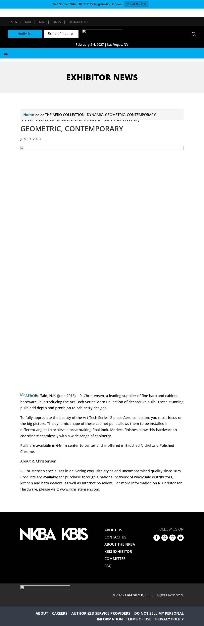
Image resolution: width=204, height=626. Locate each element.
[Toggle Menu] (102, 53)
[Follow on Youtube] (180, 537)
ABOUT (42, 613)
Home (28, 114)
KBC (42, 22)
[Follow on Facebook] (156, 537)
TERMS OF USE (138, 619)
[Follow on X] (164, 537)
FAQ (108, 565)
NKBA (57, 22)
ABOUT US (113, 530)
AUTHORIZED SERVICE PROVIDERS (100, 613)
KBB (28, 22)
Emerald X (134, 595)
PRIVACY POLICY (169, 619)
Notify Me (25, 33)
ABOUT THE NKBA (119, 544)
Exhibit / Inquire (60, 33)
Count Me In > (136, 4)
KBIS (14, 22)
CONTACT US (115, 537)
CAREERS (59, 613)
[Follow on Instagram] (172, 537)
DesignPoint (78, 22)
